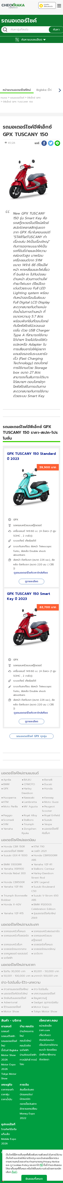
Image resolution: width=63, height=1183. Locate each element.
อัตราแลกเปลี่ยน (28, 1109)
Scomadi (8, 820)
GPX (15, 519)
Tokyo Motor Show (45, 1011)
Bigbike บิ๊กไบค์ (46, 90)
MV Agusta (31, 806)
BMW (6, 784)
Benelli (48, 780)
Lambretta (30, 802)
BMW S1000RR (13, 864)
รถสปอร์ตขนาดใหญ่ (44, 949)
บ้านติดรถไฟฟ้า (28, 1055)
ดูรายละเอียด (31, 581)
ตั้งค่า (14, 1172)
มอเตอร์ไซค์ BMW (14, 851)
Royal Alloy (30, 815)
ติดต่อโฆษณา (46, 1040)
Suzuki (48, 820)
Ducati (48, 784)
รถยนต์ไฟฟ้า (8, 1036)
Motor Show (11, 1011)
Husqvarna (9, 798)
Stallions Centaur (44, 869)
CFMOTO (29, 784)
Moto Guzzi (51, 802)
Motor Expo (41, 1007)
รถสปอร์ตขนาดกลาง (15, 949)
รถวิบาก (38, 953)
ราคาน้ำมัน (6, 1099)
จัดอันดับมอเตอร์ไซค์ (15, 998)
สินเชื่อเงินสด (27, 1089)
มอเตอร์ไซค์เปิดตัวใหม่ (15, 993)
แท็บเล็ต (5, 1134)
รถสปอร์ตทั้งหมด (43, 944)
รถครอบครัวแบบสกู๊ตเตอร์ (27, 525)
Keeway (49, 798)
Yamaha (8, 829)
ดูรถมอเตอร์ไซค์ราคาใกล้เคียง (31, 573)
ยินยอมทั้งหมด (34, 1179)
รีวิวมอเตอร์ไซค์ (12, 1007)
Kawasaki (29, 798)
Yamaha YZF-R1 (43, 864)
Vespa (48, 824)
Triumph (29, 824)
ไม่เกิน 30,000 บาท (14, 971)
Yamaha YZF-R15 (14, 913)
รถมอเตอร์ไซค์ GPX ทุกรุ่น (31, 736)
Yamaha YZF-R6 (13, 887)
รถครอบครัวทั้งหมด (15, 931)
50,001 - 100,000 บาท (17, 976)
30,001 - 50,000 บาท (46, 971)
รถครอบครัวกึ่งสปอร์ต (16, 935)
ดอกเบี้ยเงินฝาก (28, 1104)
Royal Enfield (52, 815)
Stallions (29, 820)
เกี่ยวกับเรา (45, 1035)
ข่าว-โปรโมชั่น (41, 989)
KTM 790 (39, 846)
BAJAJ (27, 780)
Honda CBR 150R (14, 846)
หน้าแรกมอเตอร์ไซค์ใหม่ (17, 90)
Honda (48, 788)
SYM (5, 824)
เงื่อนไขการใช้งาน (48, 1045)
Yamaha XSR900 (14, 869)
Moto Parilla (10, 806)
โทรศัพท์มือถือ (9, 1129)
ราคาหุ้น (5, 1094)
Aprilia (7, 780)
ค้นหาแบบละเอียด (31, 40)
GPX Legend (41, 882)
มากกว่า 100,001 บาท (46, 976)
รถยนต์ (5, 1031)
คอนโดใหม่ (25, 1041)
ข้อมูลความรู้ (40, 998)
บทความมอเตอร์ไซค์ (44, 993)
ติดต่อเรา (44, 1059)
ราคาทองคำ (7, 1089)
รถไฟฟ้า (8, 958)
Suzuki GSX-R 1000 (15, 855)
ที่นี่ (41, 1165)
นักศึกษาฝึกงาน (47, 1055)
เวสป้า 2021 (40, 851)
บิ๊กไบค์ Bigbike (9, 1050)
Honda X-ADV (12, 904)
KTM (5, 802)
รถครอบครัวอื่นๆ (13, 944)
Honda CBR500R (14, 882)
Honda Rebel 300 (15, 873)
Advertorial (10, 1002)
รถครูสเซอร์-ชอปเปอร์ (16, 953)
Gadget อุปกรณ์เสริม (46, 1002)
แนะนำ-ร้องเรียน (48, 1050)
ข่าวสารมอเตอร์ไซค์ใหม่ (16, 989)
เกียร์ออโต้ (30, 541)
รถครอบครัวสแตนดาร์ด (47, 931)
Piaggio (7, 815)
